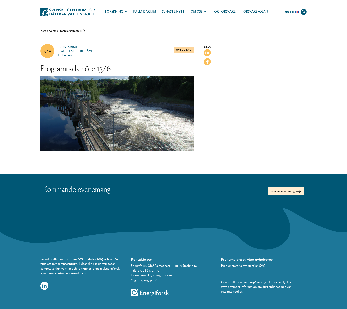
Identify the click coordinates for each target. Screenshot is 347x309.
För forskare (224, 11)
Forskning (114, 11)
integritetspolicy (231, 291)
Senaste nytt (173, 11)
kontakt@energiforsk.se (156, 275)
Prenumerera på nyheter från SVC (243, 265)
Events (52, 31)
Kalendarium (144, 11)
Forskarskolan (255, 11)
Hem (43, 31)
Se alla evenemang (282, 191)
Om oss (196, 11)
